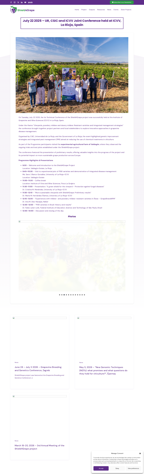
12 (84, 294)
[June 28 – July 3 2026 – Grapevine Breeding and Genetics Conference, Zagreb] (40, 318)
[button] (140, 453)
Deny (117, 468)
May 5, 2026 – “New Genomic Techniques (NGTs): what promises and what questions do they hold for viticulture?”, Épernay (103, 370)
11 (82, 294)
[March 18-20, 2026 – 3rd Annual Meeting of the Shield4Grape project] (40, 397)
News (16, 362)
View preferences (133, 468)
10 (79, 294)
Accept (101, 468)
